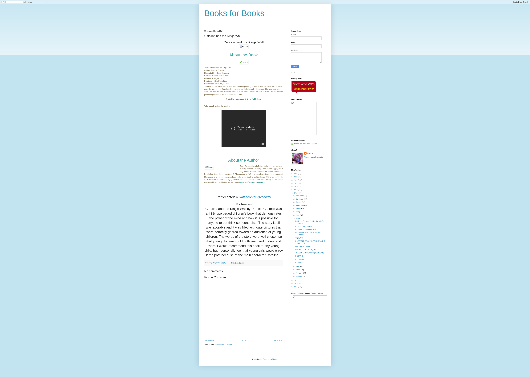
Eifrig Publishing (254, 99)
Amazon (240, 99)
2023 (296, 177)
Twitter (251, 182)
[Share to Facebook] (240, 263)
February (299, 273)
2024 (296, 174)
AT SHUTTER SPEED (303, 226)
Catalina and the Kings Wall (305, 230)
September (300, 205)
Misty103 (310, 153)
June (298, 215)
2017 (296, 280)
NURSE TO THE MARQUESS (306, 250)
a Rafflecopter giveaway (253, 197)
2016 (296, 283)
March (298, 270)
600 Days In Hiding (302, 246)
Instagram (260, 182)
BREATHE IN (300, 256)
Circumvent (299, 263)
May (297, 218)
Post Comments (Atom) (223, 344)
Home (244, 340)
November (300, 199)
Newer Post (209, 340)
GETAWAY (299, 238)
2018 (296, 193)
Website (242, 182)
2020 (296, 186)
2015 (296, 287)
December (300, 196)
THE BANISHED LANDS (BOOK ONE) (309, 253)
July (297, 212)
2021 (296, 183)
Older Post (278, 340)
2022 (296, 180)
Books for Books (234, 13)
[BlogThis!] (234, 263)
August (298, 209)
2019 (296, 190)
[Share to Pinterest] (242, 263)
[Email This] (232, 263)
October (299, 202)
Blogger (275, 359)
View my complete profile (313, 157)
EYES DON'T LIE (301, 259)
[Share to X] (237, 263)
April (298, 267)
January (299, 276)
